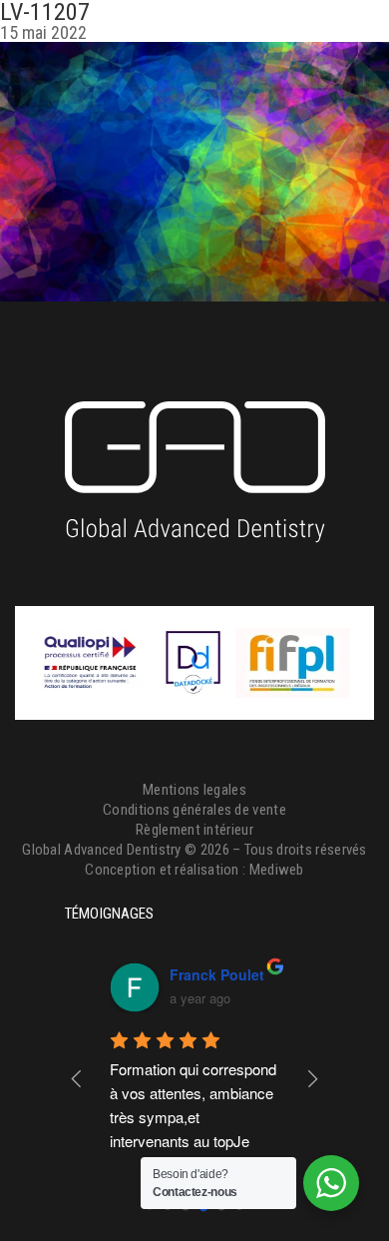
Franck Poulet (217, 974)
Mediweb (276, 870)
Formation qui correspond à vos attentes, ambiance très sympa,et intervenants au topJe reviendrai (195, 1116)
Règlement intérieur (194, 830)
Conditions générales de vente (194, 810)
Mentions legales (194, 790)
